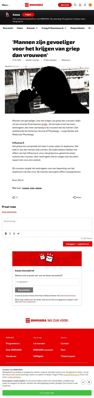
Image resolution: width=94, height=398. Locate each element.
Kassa (16, 14)
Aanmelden (24, 290)
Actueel (31, 28)
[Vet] (6, 234)
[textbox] (47, 224)
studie (44, 124)
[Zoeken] (75, 4)
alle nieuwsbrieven (68, 295)
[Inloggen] (84, 4)
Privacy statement (29, 302)
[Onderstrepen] (14, 234)
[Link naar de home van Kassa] (8, 15)
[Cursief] (10, 234)
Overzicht (8, 28)
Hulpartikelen (77, 28)
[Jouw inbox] (80, 5)
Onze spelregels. (9, 212)
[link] (25, 188)
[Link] (18, 234)
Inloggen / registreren (77, 244)
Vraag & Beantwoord (52, 28)
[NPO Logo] (90, 5)
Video (20, 28)
